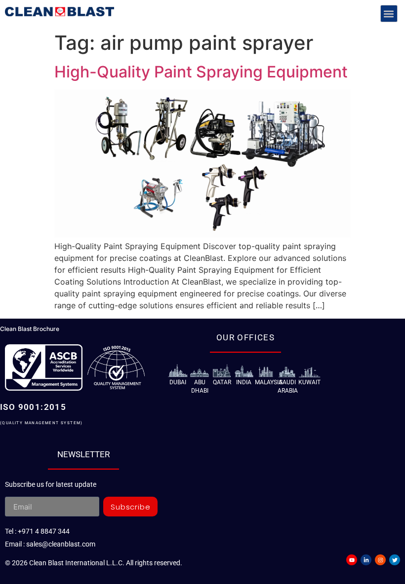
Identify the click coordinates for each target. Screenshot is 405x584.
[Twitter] (394, 559)
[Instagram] (380, 559)
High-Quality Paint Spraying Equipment (201, 71)
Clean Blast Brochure (29, 328)
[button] (389, 13)
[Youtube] (351, 559)
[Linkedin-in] (366, 559)
